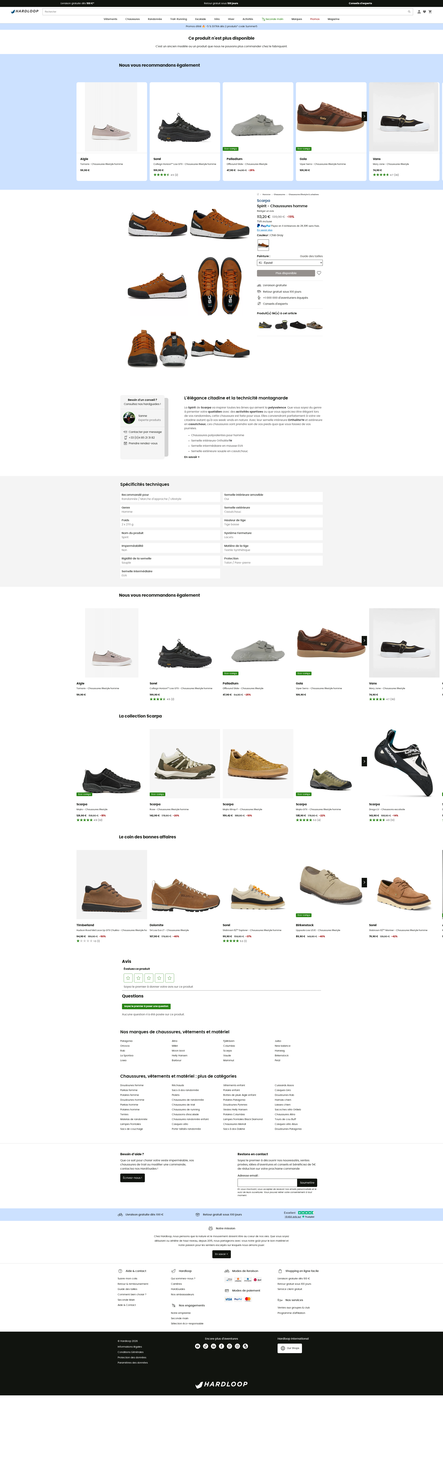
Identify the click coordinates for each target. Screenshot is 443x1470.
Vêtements (110, 19)
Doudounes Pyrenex (235, 1105)
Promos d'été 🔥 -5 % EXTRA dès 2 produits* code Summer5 (221, 26)
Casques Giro (283, 1090)
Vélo (217, 19)
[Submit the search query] (409, 12)
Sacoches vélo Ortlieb (288, 1109)
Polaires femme (129, 1095)
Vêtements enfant (234, 1085)
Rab (122, 1051)
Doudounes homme (132, 1100)
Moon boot (178, 1051)
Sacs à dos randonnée (185, 1090)
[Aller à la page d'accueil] (260, 194)
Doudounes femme (132, 1085)
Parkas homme (129, 1105)
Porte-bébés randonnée (186, 1129)
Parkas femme (129, 1090)
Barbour (176, 1060)
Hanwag (280, 1051)
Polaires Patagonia (234, 1100)
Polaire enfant (231, 1090)
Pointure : (263, 256)
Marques (297, 19)
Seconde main (274, 19)
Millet (175, 1046)
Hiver (231, 19)
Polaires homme (130, 1109)
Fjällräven (228, 1041)
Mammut (228, 1060)
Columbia (229, 1046)
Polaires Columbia (234, 1114)
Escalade (200, 19)
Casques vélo (180, 1124)
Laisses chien (283, 1105)
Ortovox (125, 1046)
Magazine (334, 19)
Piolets (175, 1095)
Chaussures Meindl (234, 1124)
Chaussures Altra (285, 1114)
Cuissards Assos (284, 1085)
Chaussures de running (186, 1109)
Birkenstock (281, 1055)
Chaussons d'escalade (185, 1114)
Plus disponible (286, 273)
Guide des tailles (311, 256)
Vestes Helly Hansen (235, 1109)
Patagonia (126, 1041)
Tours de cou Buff (285, 1119)
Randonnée (155, 19)
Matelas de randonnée (133, 1119)
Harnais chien (283, 1100)
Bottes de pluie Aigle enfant (239, 1095)
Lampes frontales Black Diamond (243, 1119)
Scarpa (263, 201)
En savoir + (192, 457)
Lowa (123, 1060)
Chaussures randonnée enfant (190, 1119)
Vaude (227, 1055)
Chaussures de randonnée (188, 1100)
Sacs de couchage (131, 1129)
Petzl (277, 1060)
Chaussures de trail (183, 1105)
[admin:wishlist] (319, 273)
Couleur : (270, 235)
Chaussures (132, 19)
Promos (314, 19)
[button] (157, 223)
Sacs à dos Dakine (234, 1129)
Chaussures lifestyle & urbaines (304, 194)
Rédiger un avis (265, 211)
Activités (248, 19)
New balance (283, 1046)
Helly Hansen (179, 1055)
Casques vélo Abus (286, 1124)
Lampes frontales (130, 1124)
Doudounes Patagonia (288, 1129)
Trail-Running (178, 19)
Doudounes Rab (284, 1095)
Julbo (278, 1041)
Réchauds (178, 1085)
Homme (266, 194)
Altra (174, 1041)
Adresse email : (248, 1175)
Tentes (124, 1114)
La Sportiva (126, 1055)
